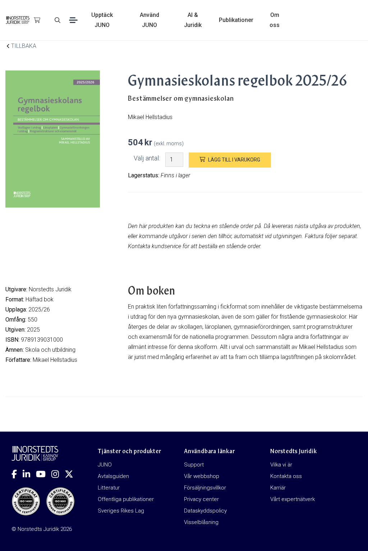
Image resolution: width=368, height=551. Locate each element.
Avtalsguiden (113, 476)
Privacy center (201, 499)
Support (194, 464)
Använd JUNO (149, 20)
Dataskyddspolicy (205, 510)
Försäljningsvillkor (205, 487)
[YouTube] (43, 474)
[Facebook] (17, 474)
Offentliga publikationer (126, 499)
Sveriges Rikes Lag (121, 510)
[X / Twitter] (72, 474)
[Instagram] (58, 474)
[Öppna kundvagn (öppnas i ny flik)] (37, 20)
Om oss (275, 20)
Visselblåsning (201, 522)
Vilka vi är (281, 464)
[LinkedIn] (29, 474)
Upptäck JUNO (102, 20)
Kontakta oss (286, 476)
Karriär (278, 487)
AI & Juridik (193, 20)
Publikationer (236, 20)
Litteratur (109, 487)
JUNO (105, 464)
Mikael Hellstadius (55, 359)
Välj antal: (147, 158)
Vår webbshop (201, 476)
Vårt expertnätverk (292, 499)
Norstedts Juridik (50, 289)
